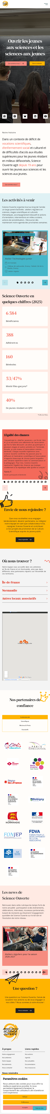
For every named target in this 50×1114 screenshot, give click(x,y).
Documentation (30, 1064)
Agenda (27, 1058)
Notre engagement (8, 1054)
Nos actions (29, 1054)
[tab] (25, 717)
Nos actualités (29, 1061)
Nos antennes (6, 1058)
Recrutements (6, 1064)
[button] (46, 4)
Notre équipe (6, 1061)
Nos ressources (30, 1068)
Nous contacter (7, 1068)
